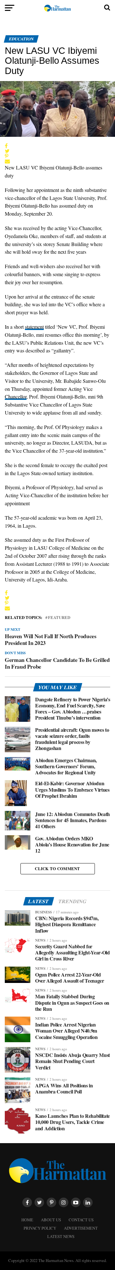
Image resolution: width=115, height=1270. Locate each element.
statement (34, 326)
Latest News (60, 1236)
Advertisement (81, 1228)
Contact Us (81, 1220)
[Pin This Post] (56, 156)
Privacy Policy (40, 1228)
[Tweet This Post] (56, 150)
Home (27, 1220)
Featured (59, 617)
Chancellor (16, 396)
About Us (51, 1220)
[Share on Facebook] (56, 145)
